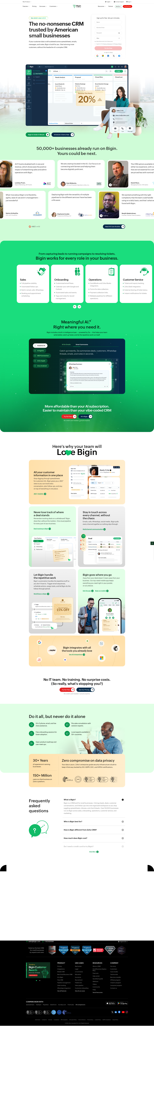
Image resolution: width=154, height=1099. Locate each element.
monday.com (62, 1004)
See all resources (98, 992)
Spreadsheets (30, 1004)
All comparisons (80, 1004)
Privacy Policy (117, 44)
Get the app (87, 591)
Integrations (61, 969)
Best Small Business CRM (64, 974)
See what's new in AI (38, 18)
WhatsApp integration (64, 988)
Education (78, 974)
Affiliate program (115, 980)
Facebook (119, 56)
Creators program (115, 982)
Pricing (34, 6)
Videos (95, 984)
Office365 (103, 56)
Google (97, 56)
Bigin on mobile (100, 591)
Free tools (95, 973)
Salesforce (53, 1004)
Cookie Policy (98, 1019)
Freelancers (78, 982)
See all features (61, 991)
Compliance (56, 1019)
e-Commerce (79, 972)
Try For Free (127, 6)
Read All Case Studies (112, 226)
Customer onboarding (81, 988)
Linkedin (108, 56)
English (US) (123, 941)
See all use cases (80, 991)
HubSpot (38, 1004)
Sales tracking (61, 985)
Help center (96, 976)
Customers (113, 969)
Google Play (122, 1003)
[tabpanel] (101, 549)
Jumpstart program (116, 985)
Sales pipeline (79, 985)
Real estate (78, 966)
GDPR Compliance (107, 1019)
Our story (113, 966)
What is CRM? (97, 966)
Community (96, 987)
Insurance (78, 977)
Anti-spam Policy (73, 1019)
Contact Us (44, 1019)
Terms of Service (107, 44)
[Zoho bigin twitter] (112, 1012)
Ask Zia (118, 6)
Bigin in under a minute (36, 134)
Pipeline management (64, 982)
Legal (76, 969)
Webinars (95, 981)
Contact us (113, 988)
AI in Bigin (84, 416)
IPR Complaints (64, 1019)
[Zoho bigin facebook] (123, 1012)
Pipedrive (46, 1004)
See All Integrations (75, 654)
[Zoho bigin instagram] (127, 1012)
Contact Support (120, 1)
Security (50, 1019)
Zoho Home (37, 1019)
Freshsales (71, 1004)
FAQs (94, 990)
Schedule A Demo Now (61, 134)
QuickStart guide (98, 979)
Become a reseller (115, 977)
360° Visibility (39, 494)
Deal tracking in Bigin (41, 529)
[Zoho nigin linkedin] (116, 1012)
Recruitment (79, 980)
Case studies (114, 972)
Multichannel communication (93, 529)
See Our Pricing (84, 690)
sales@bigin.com (34, 941)
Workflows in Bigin (40, 594)
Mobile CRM (61, 972)
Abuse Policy (115, 1019)
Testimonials (114, 974)
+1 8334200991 (49, 941)
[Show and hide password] (121, 32)
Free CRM (60, 980)
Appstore (111, 1003)
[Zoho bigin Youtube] (119, 1012)
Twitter (114, 56)
